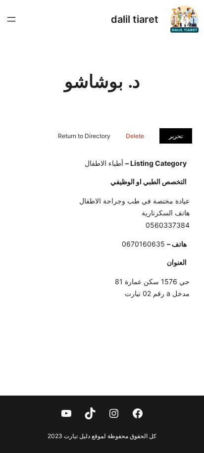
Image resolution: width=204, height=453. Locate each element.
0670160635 (143, 244)
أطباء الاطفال (104, 163)
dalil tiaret (134, 19)
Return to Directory (84, 136)
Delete (135, 136)
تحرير (176, 136)
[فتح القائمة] (11, 19)
